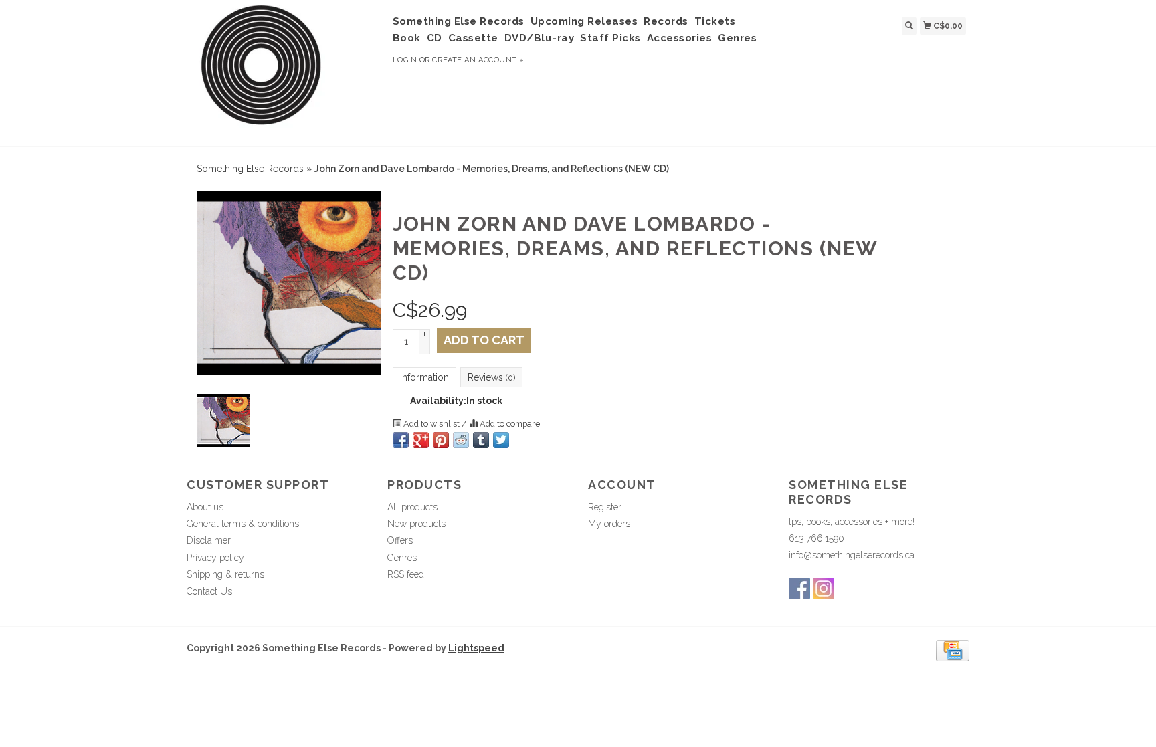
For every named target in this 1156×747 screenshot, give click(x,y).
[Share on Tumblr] (481, 440)
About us (205, 507)
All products (412, 507)
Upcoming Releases (584, 21)
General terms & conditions (243, 523)
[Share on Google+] (421, 440)
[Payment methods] (952, 649)
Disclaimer (209, 540)
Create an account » (478, 60)
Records (666, 21)
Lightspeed (476, 648)
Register (604, 507)
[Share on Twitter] (501, 440)
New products (416, 523)
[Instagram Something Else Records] (823, 588)
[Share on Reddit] (461, 440)
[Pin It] (441, 440)
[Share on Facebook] (401, 440)
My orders (609, 523)
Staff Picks (610, 38)
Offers (400, 540)
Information (424, 377)
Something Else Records (458, 21)
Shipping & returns (225, 574)
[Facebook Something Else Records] (799, 588)
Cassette (473, 38)
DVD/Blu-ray (539, 38)
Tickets (715, 21)
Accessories (679, 38)
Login (405, 60)
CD (434, 38)
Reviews (491, 377)
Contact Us (209, 591)
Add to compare (509, 424)
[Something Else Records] (285, 71)
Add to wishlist (431, 424)
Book (407, 38)
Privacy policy (215, 557)
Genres (737, 38)
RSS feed (405, 574)
